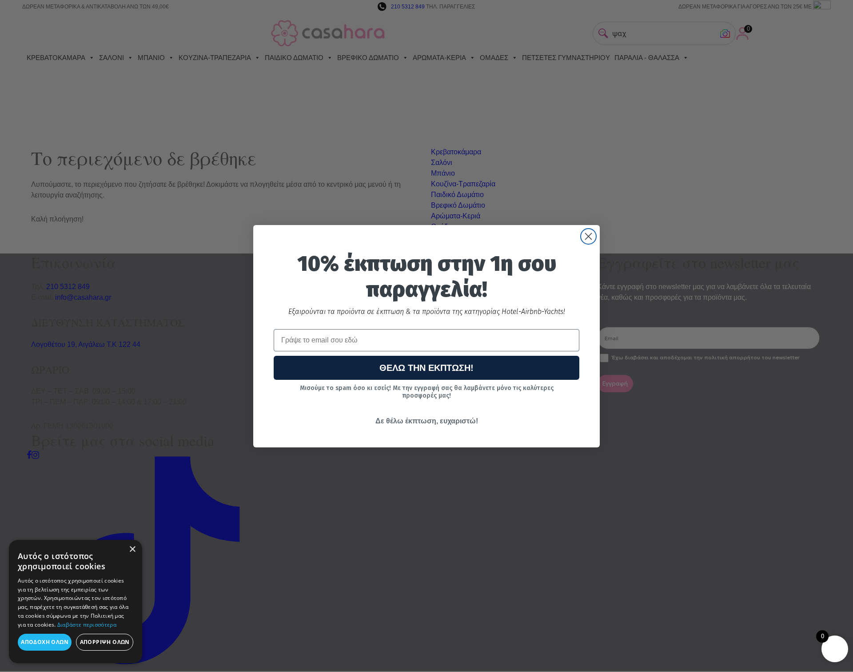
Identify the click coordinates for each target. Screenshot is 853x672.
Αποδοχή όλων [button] (44, 642)
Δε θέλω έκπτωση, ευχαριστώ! (426, 421)
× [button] (132, 549)
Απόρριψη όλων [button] (105, 642)
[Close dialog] (588, 236)
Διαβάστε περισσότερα (86, 624)
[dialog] (75, 601)
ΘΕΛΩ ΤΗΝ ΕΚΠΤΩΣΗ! (426, 368)
